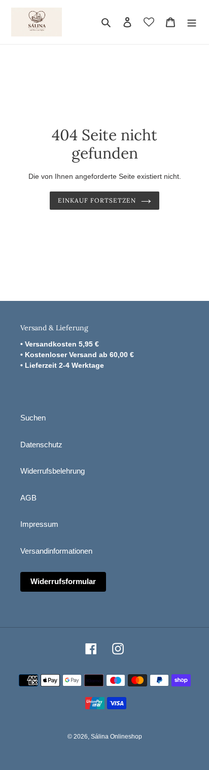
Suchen (33, 417)
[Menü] (191, 22)
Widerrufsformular (63, 581)
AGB (28, 497)
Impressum (39, 524)
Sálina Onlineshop (116, 736)
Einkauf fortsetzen (96, 200)
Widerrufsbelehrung (52, 471)
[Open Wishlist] (149, 22)
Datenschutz (41, 444)
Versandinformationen (56, 551)
